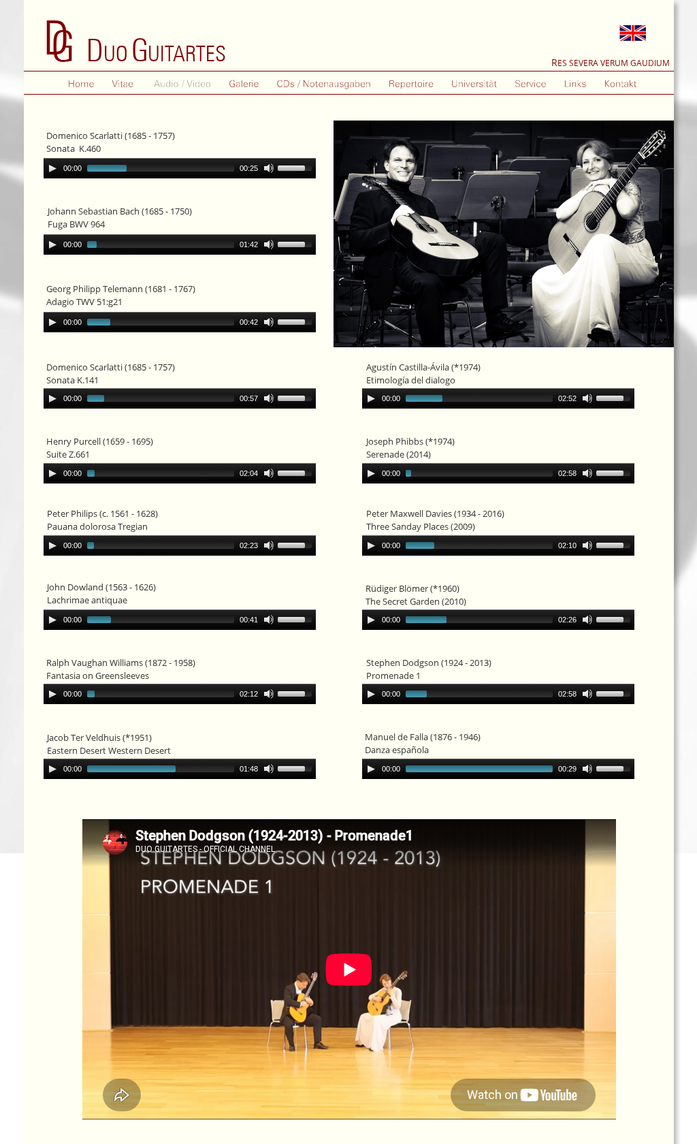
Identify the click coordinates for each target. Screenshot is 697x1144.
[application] (180, 245)
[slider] (297, 243)
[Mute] (268, 244)
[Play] (52, 244)
